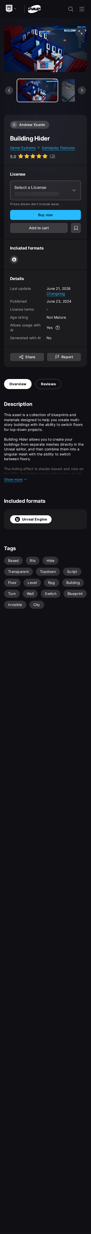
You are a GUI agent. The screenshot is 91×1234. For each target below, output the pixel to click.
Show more (13, 479)
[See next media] (82, 90)
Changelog (56, 293)
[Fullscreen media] (80, 32)
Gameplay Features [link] (58, 148)
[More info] (58, 328)
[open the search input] (71, 9)
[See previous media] (9, 90)
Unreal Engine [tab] (34, 519)
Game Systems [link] (23, 148)
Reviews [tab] (48, 384)
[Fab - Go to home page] (34, 9)
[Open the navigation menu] (82, 9)
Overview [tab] (17, 384)
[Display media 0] (37, 90)
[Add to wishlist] (76, 228)
